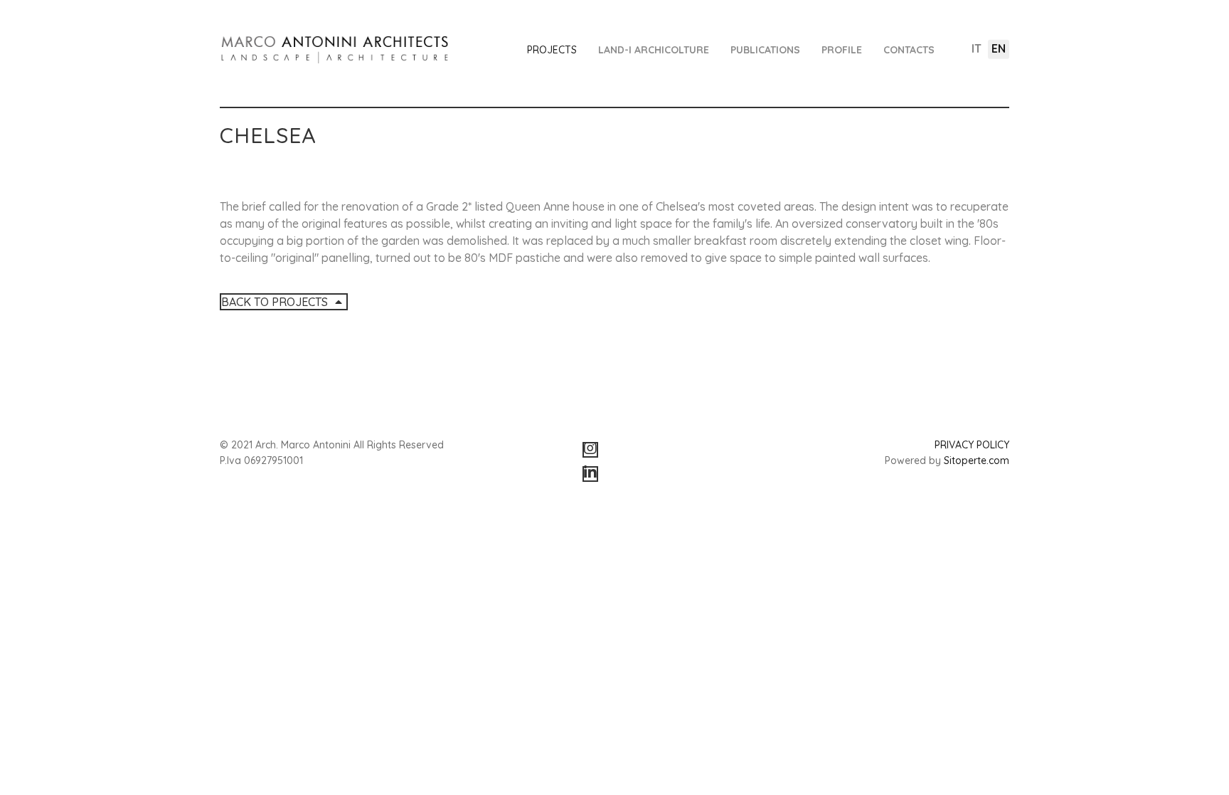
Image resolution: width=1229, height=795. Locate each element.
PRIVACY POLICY (972, 444)
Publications (765, 49)
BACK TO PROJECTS (276, 302)
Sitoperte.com (976, 460)
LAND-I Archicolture (653, 49)
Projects (552, 49)
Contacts (909, 49)
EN (998, 48)
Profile (841, 49)
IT (976, 48)
